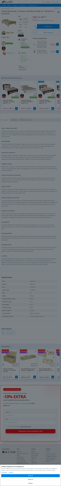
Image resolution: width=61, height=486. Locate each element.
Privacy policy (4, 472)
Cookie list (11, 472)
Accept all (30, 475)
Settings (30, 483)
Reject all (30, 479)
